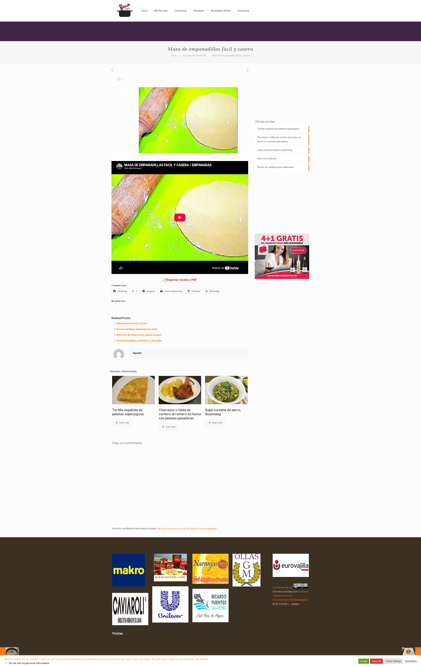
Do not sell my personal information (29, 663)
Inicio (174, 55)
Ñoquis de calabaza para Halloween (275, 167)
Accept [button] (363, 661)
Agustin (137, 353)
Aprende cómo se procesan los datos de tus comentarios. (187, 528)
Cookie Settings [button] (393, 661)
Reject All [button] (376, 661)
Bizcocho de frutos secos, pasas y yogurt (139, 335)
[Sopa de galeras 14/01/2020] (9, 653)
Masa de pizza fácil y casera (131, 323)
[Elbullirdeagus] (124, 10)
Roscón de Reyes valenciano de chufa (136, 329)
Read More (411, 661)
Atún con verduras (266, 158)
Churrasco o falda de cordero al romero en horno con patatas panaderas (180, 414)
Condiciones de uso (283, 587)
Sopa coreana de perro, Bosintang (274, 150)
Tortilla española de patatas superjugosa (128, 412)
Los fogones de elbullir (194, 55)
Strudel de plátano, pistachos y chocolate (139, 340)
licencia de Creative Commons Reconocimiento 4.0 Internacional (290, 595)
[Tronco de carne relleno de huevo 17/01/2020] (411, 653)
